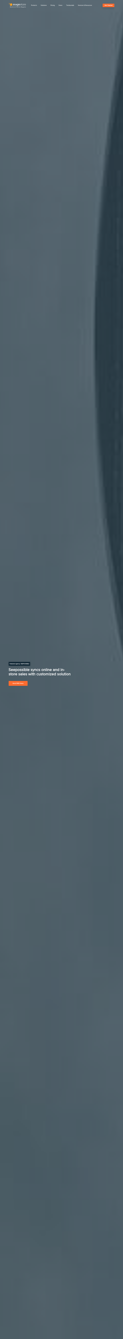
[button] (18, 683)
